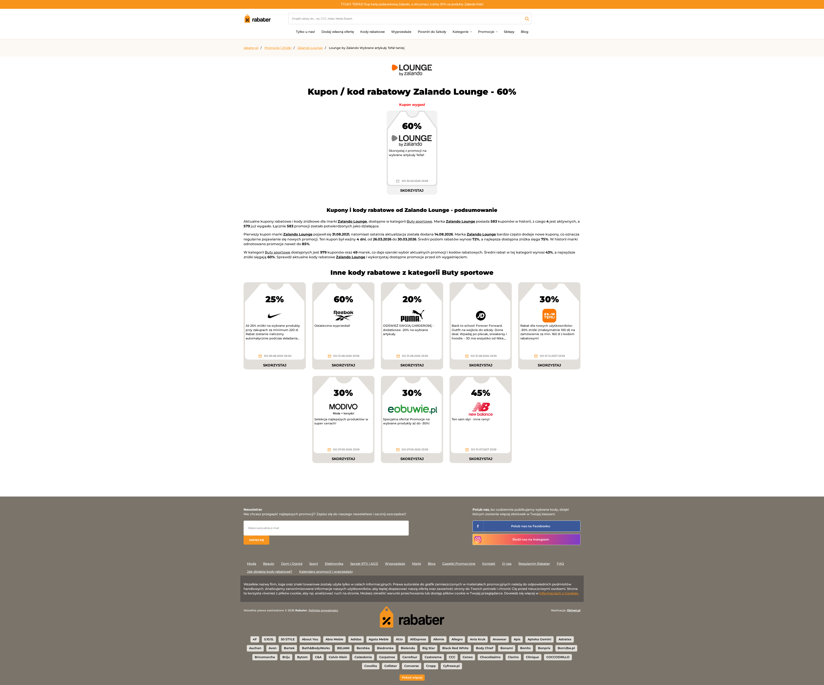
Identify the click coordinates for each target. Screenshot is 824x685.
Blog (524, 32)
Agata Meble (379, 639)
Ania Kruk (477, 639)
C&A (318, 657)
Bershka (363, 648)
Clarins (513, 657)
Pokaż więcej (412, 677)
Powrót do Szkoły (432, 32)
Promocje (486, 32)
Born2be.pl (566, 648)
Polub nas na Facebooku (530, 526)
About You (310, 639)
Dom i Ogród (291, 564)
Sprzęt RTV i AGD (364, 564)
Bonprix (544, 648)
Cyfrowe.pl (451, 666)
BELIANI (343, 648)
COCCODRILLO (558, 657)
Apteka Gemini (539, 639)
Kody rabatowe (372, 32)
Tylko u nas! (305, 32)
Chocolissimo (490, 657)
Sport (313, 564)
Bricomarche (265, 657)
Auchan (255, 648)
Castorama (433, 657)
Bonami (506, 648)
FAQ (560, 564)
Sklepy (509, 32)
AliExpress (418, 639)
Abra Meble (334, 639)
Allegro (457, 639)
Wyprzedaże (401, 32)
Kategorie (460, 32)
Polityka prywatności (323, 610)
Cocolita (370, 666)
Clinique (532, 657)
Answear (499, 639)
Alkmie (438, 639)
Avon (273, 648)
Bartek (289, 648)
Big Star (428, 648)
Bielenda (408, 648)
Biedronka (385, 648)
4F (255, 639)
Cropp (431, 666)
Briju (286, 657)
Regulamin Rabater (534, 564)
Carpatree (387, 657)
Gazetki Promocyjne (458, 564)
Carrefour (409, 657)
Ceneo (468, 657)
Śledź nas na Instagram (530, 539)
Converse (411, 666)
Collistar (390, 666)
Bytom (302, 657)
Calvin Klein (338, 657)
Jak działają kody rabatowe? (269, 572)
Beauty (268, 564)
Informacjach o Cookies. (559, 593)
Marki (416, 564)
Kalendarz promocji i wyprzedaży (326, 572)
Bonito (525, 648)
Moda (251, 564)
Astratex (565, 639)
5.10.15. (269, 639)
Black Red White (455, 648)
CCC (452, 657)
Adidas (356, 639)
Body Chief (484, 648)
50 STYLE (288, 639)
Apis (517, 639)
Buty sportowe (419, 221)
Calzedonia (363, 657)
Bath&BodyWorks (316, 648)
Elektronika (334, 564)
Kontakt (488, 564)
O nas (507, 564)
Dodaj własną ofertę (337, 32)
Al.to (399, 639)
